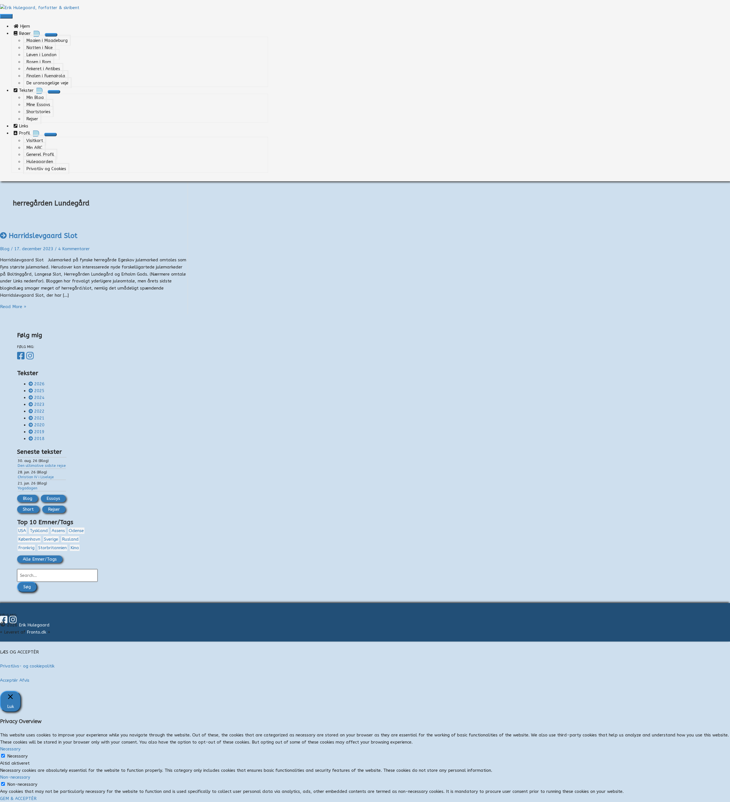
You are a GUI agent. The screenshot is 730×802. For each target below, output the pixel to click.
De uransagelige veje (47, 83)
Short (28, 509)
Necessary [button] (10, 749)
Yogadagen (27, 488)
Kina (74, 547)
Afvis (24, 680)
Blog (4, 248)
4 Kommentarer (74, 248)
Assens (58, 530)
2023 (39, 404)
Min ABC (34, 147)
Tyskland (39, 530)
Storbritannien (52, 547)
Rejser (32, 118)
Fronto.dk (36, 632)
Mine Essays (38, 104)
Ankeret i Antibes (43, 68)
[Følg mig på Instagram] (30, 356)
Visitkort (34, 140)
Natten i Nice (39, 47)
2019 (39, 431)
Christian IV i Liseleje (36, 477)
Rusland (70, 539)
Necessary (17, 756)
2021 (39, 418)
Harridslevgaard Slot (43, 236)
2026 (39, 383)
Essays (53, 498)
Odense (76, 530)
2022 (39, 411)
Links (25, 126)
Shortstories (38, 111)
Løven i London (41, 54)
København (29, 539)
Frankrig (26, 547)
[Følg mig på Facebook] (21, 356)
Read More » (13, 306)
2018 (39, 438)
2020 (39, 425)
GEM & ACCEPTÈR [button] (18, 798)
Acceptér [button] (9, 680)
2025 (39, 390)
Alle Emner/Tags (40, 559)
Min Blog (35, 97)
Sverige (51, 539)
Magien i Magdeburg (47, 40)
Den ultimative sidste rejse (42, 465)
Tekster (25, 90)
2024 (39, 397)
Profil (23, 133)
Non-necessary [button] (15, 777)
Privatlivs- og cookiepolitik (27, 666)
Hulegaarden (39, 161)
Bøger (24, 33)
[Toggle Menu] (51, 34)
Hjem (26, 26)
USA (22, 530)
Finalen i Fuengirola (45, 75)
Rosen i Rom (38, 61)
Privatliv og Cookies (46, 168)
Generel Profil (40, 154)
